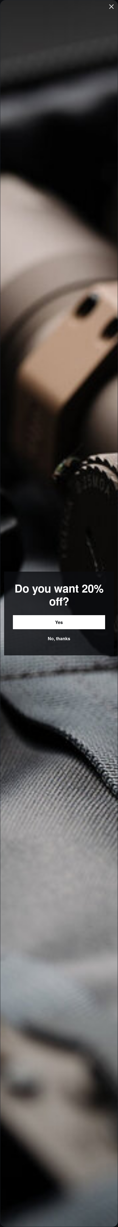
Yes (59, 622)
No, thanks (59, 638)
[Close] (111, 6)
